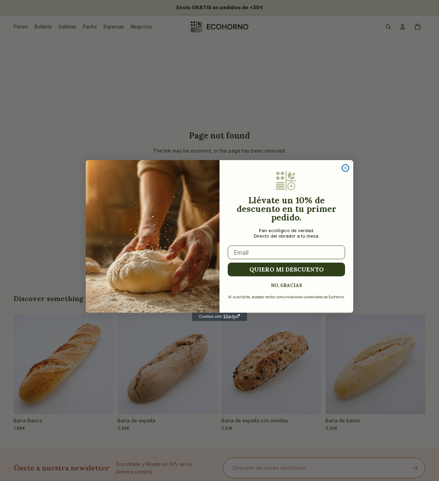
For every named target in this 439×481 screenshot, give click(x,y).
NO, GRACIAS (286, 285)
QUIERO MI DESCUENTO (286, 269)
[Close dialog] (345, 168)
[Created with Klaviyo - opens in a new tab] (219, 317)
